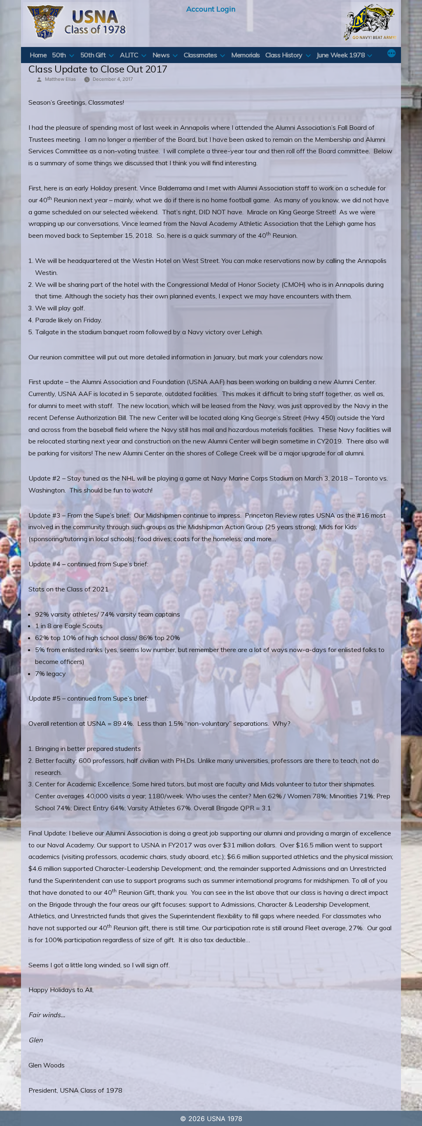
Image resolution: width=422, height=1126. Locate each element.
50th (59, 55)
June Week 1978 (340, 55)
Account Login (210, 8)
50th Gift (93, 55)
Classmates (200, 55)
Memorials (245, 55)
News (161, 55)
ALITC (129, 55)
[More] (391, 54)
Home (38, 55)
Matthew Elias (60, 79)
